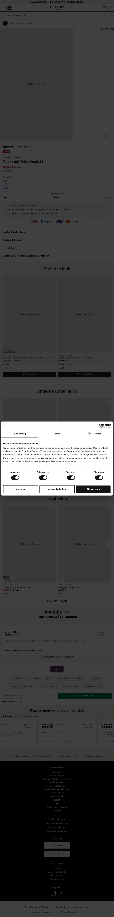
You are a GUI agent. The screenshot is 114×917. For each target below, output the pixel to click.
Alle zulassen (93, 489)
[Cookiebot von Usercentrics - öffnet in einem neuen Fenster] (98, 426)
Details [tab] (57, 433)
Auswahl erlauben (57, 489)
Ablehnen (20, 489)
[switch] (43, 477)
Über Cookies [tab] (94, 433)
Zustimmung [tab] (20, 433)
